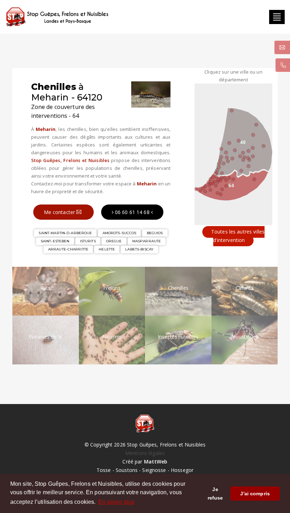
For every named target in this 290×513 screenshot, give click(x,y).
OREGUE (114, 241)
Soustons (127, 470)
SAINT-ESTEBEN (55, 241)
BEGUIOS (155, 233)
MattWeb (156, 461)
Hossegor (182, 470)
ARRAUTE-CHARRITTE (68, 249)
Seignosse (154, 470)
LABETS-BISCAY (139, 249)
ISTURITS (88, 241)
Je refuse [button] (215, 493)
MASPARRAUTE (146, 241)
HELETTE (107, 249)
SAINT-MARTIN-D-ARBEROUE (65, 233)
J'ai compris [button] (255, 493)
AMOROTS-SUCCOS (120, 233)
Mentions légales (145, 453)
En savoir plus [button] (116, 502)
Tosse (104, 470)
